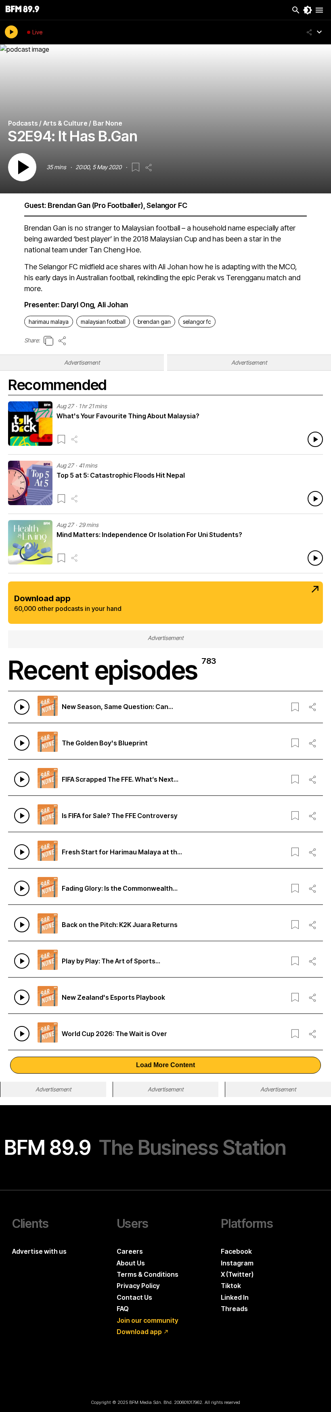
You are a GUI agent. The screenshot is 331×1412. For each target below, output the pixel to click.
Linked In (235, 1297)
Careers (130, 1251)
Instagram (237, 1263)
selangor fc (197, 321)
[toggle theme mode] (307, 10)
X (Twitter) (237, 1274)
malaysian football (103, 321)
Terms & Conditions (147, 1274)
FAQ (123, 1309)
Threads (234, 1309)
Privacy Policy (138, 1286)
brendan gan (154, 321)
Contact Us (134, 1297)
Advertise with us (39, 1251)
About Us (131, 1263)
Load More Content (165, 1065)
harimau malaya (49, 321)
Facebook (236, 1251)
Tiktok (231, 1286)
